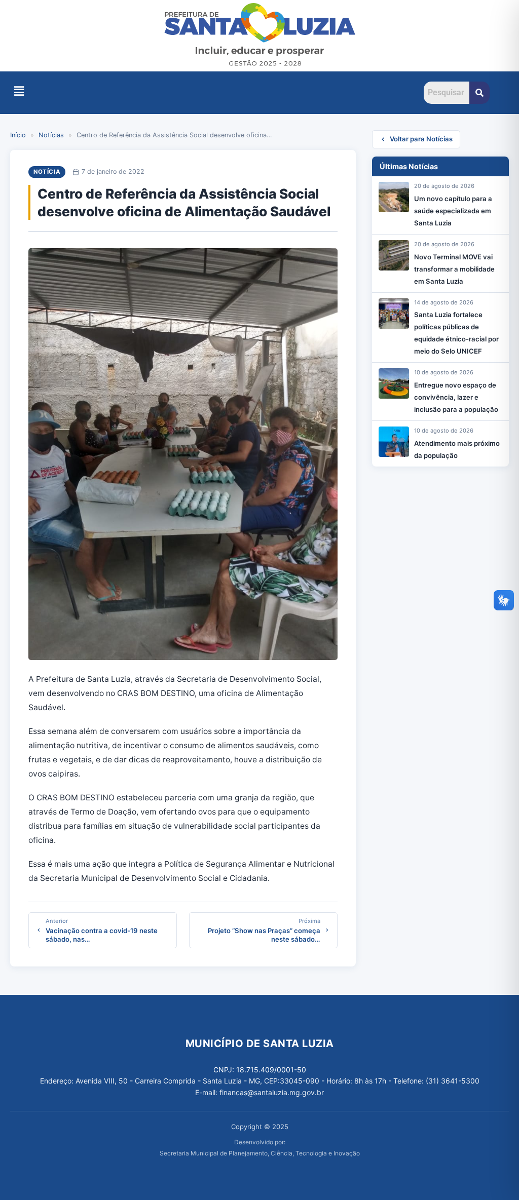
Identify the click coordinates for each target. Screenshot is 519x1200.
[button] (18, 91)
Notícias (51, 135)
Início (18, 135)
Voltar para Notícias (421, 139)
